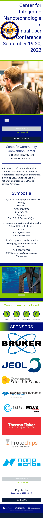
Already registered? (21, 132)
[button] (6, 120)
